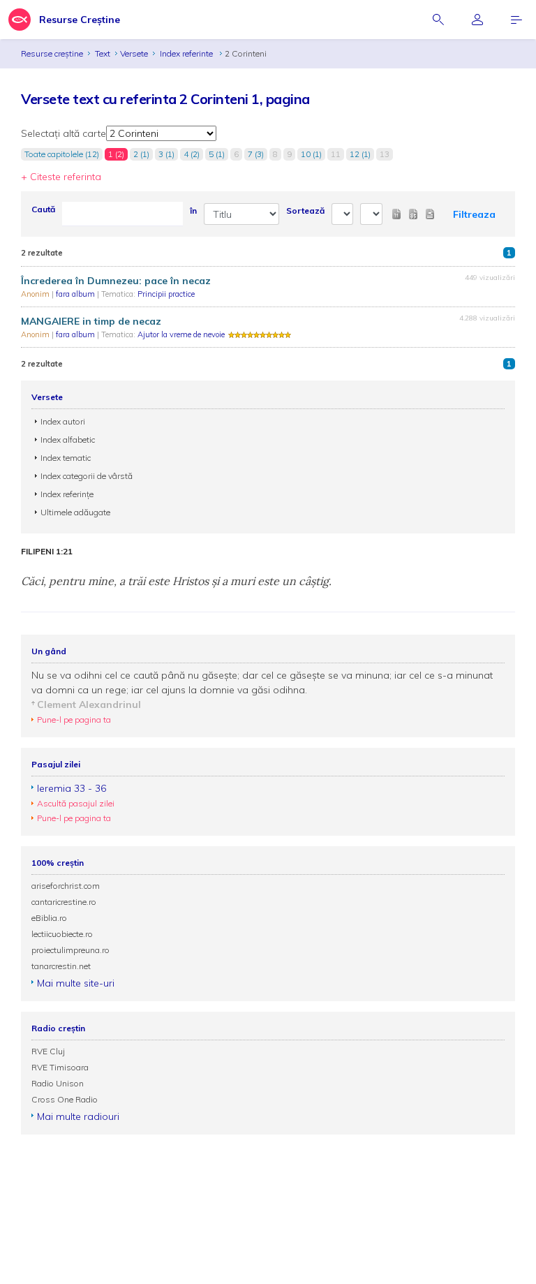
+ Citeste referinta (61, 176)
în (193, 210)
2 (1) (141, 154)
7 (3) (256, 154)
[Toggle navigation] (516, 19)
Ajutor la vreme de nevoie (181, 334)
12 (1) (360, 154)
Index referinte (187, 53)
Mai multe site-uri (75, 983)
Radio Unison (57, 1083)
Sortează (305, 210)
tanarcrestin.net (61, 966)
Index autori (62, 421)
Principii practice (166, 294)
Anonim (36, 294)
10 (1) (311, 154)
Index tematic (65, 457)
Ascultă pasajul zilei (75, 803)
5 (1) (217, 154)
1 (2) (116, 154)
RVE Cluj (48, 1051)
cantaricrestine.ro (63, 901)
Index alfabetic (67, 439)
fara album (76, 294)
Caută (43, 209)
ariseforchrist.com (65, 885)
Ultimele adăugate (75, 512)
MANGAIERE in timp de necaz (91, 321)
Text (102, 53)
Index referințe (67, 494)
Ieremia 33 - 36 (71, 788)
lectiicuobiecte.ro (62, 934)
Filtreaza (474, 214)
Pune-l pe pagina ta (74, 719)
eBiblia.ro (49, 918)
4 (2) (192, 154)
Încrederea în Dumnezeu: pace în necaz (116, 280)
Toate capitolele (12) (61, 154)
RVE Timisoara (60, 1067)
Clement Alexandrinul (89, 704)
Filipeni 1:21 (47, 551)
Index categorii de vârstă (86, 476)
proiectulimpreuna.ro (70, 950)
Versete (134, 53)
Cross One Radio (64, 1099)
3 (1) (166, 154)
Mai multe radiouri (78, 1116)
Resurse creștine (52, 53)
